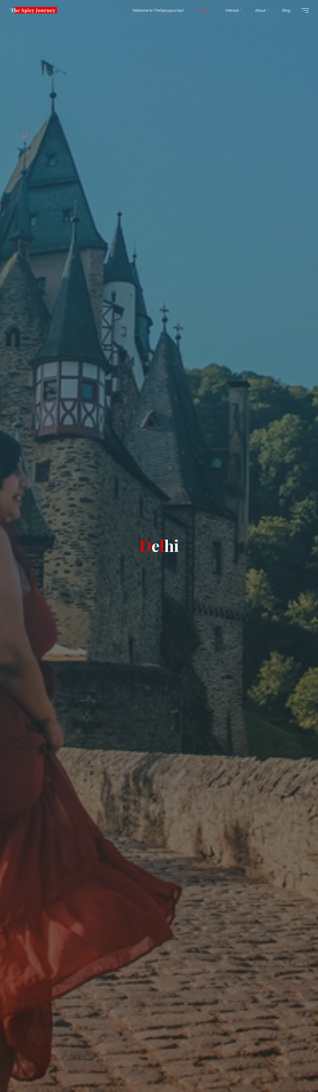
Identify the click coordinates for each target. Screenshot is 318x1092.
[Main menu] (305, 10)
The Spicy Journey (33, 10)
